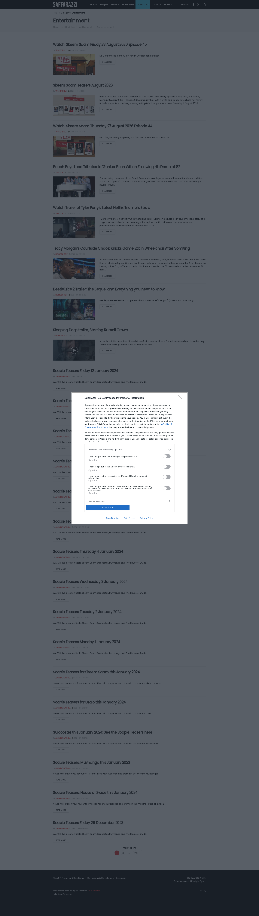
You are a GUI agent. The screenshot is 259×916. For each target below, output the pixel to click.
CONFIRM (107, 507)
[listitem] (129, 449)
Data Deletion (112, 518)
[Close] (181, 398)
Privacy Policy (146, 518)
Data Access (129, 518)
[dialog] (129, 458)
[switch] (167, 456)
